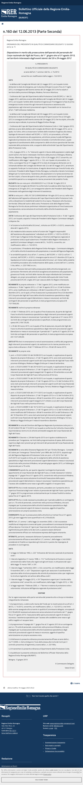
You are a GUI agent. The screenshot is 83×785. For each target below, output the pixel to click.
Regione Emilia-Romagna (11, 2)
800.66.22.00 (58, 726)
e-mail (51, 728)
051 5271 (12, 730)
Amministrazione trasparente (55, 742)
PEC (55, 728)
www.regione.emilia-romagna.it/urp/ (62, 723)
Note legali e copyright (53, 745)
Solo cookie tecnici (41, 780)
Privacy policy (47, 774)
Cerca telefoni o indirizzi (10, 733)
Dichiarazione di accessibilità (54, 751)
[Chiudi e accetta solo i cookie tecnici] (78, 772)
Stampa (76, 683)
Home (3, 24)
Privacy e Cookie (50, 748)
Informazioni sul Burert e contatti (9, 767)
